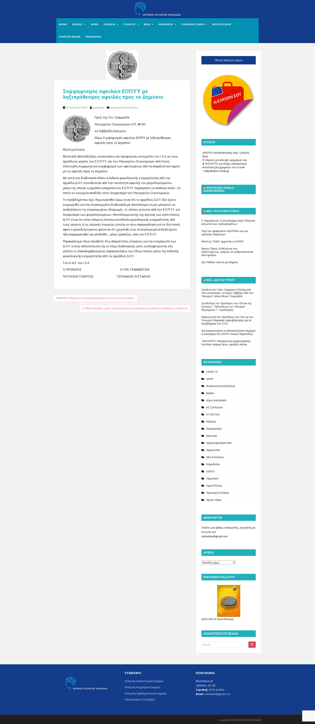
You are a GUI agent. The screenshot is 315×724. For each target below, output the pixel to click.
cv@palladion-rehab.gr (216, 171)
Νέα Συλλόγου (215, 457)
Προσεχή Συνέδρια (217, 492)
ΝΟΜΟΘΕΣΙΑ (166, 24)
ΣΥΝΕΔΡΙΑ (109, 24)
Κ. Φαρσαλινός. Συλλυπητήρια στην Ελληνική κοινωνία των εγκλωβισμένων (228, 222)
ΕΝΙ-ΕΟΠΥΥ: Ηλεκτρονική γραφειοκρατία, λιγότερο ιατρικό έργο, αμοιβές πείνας (226, 342)
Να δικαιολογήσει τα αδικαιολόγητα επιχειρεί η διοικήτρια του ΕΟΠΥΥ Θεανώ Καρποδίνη (228, 332)
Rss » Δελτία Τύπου (220, 280)
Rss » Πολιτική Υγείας (222, 211)
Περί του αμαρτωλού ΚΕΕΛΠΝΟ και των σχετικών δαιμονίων (224, 232)
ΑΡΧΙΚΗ (63, 24)
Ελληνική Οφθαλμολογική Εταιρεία (145, 693)
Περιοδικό (212, 478)
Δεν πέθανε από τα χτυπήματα (219, 262)
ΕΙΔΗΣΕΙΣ (77, 24)
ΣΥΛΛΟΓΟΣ (129, 24)
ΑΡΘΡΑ (94, 24)
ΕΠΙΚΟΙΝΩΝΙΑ (93, 36)
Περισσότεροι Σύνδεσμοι (140, 699)
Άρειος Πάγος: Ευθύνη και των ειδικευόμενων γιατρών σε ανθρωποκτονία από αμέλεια (227, 252)
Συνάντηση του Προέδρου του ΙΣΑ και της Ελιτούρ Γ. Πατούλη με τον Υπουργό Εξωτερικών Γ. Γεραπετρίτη (226, 306)
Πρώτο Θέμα (213, 500)
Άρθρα (210, 393)
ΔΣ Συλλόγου (214, 407)
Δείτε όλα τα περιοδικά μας (217, 619)
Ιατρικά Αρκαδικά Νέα (219, 443)
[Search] (252, 645)
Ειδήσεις (211, 421)
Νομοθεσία (213, 464)
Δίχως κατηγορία (216, 400)
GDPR (209, 379)
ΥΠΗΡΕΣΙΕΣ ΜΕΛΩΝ (69, 36)
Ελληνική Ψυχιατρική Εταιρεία (142, 687)
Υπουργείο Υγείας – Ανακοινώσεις (219, 189)
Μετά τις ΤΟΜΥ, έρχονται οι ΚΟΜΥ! (222, 241)
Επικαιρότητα (214, 428)
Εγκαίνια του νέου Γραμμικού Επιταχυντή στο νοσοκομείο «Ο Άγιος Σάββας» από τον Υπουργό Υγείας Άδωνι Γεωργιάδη (227, 293)
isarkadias (98, 107)
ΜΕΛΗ (147, 24)
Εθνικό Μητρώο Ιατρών (229, 60)
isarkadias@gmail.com (214, 536)
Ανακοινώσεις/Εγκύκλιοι (124, 107)
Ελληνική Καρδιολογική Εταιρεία (144, 681)
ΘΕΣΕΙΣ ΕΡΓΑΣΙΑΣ (221, 24)
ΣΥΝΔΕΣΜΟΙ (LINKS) (192, 24)
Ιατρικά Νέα (213, 450)
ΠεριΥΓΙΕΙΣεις (214, 485)
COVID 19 (212, 371)
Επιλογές (211, 435)
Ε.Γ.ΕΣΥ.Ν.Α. (213, 414)
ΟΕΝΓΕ (210, 471)
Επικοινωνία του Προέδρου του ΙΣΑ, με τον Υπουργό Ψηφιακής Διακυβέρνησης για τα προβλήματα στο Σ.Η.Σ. (227, 320)
